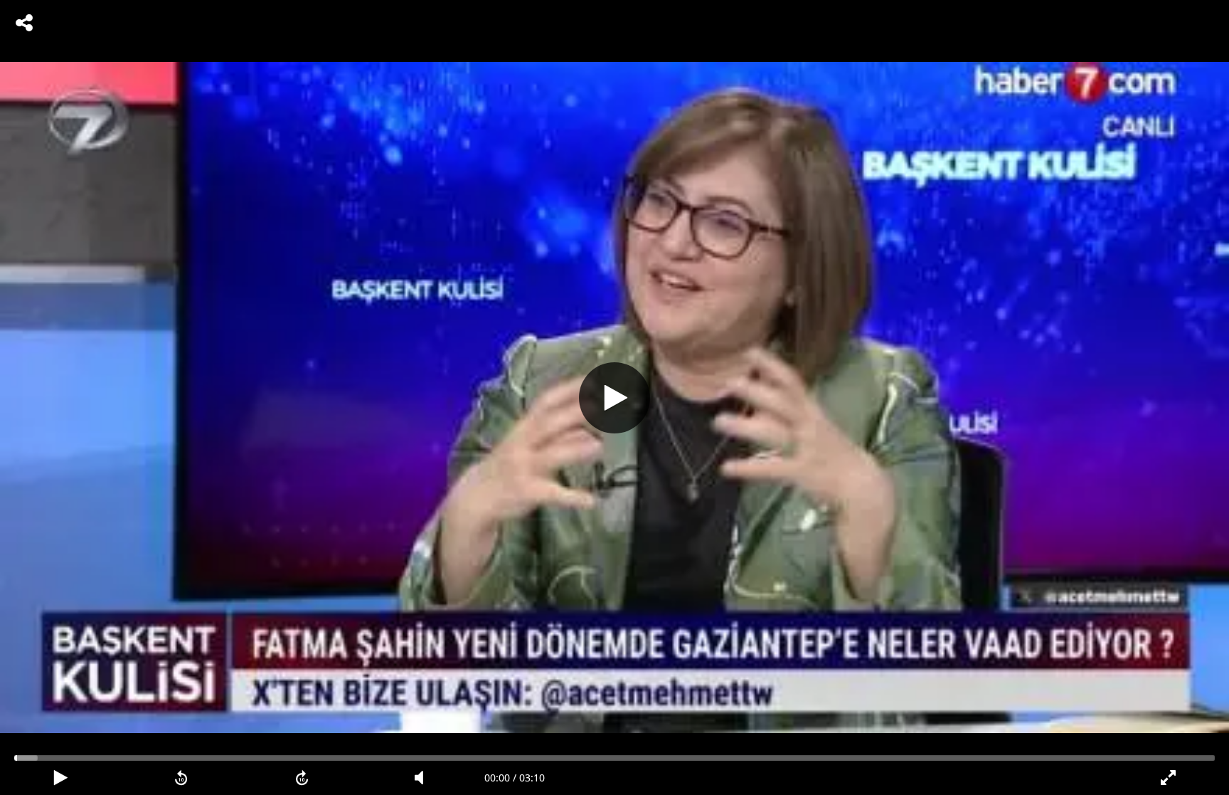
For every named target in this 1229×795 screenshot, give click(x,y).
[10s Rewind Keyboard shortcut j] (181, 778)
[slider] (614, 758)
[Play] (614, 397)
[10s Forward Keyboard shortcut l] (302, 778)
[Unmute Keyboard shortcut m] (423, 778)
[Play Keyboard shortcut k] (60, 778)
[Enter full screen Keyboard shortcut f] (1168, 778)
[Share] (24, 23)
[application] (614, 397)
